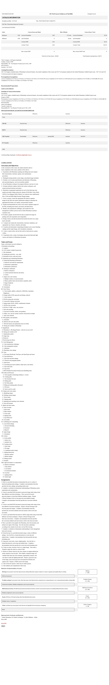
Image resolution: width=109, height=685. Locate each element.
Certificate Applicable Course (24, 155)
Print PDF (3, 623)
